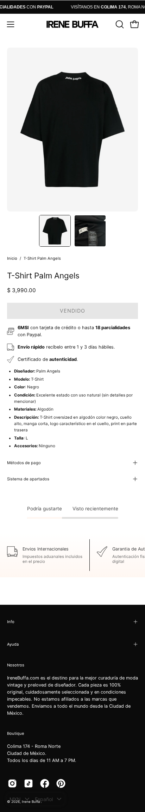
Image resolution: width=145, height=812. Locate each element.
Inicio (12, 258)
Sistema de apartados (28, 478)
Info (10, 621)
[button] (119, 24)
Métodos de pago (24, 462)
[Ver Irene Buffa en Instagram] (12, 783)
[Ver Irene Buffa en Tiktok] (28, 783)
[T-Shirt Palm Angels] (55, 231)
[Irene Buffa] (72, 24)
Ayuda (13, 644)
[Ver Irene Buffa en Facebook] (44, 783)
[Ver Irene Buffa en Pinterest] (61, 783)
